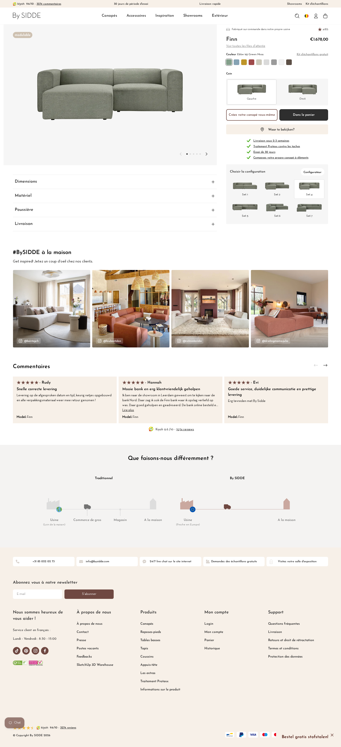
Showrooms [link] (294, 4)
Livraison (275, 632)
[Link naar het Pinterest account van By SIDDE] (26, 651)
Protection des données (285, 656)
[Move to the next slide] (206, 154)
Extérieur (220, 16)
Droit (303, 99)
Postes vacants (88, 648)
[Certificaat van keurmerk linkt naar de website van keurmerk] (36, 663)
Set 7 (309, 216)
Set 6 (277, 216)
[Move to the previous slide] (181, 154)
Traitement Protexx (154, 681)
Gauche (251, 99)
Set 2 (277, 194)
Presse (81, 640)
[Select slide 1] (190, 154)
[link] (27, 16)
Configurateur (313, 172)
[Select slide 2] (193, 154)
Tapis (144, 648)
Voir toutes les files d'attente (245, 46)
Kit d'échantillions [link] (317, 4)
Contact (83, 632)
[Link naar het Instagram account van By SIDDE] (35, 651)
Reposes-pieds (150, 632)
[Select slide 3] (197, 154)
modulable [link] (22, 35)
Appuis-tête (148, 665)
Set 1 (245, 194)
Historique (212, 648)
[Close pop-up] (332, 735)
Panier (209, 640)
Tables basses (150, 640)
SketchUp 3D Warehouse (95, 665)
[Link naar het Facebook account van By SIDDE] (45, 651)
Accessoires (136, 16)
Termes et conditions (283, 648)
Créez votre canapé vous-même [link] (252, 115)
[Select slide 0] (187, 154)
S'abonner (89, 594)
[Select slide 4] (200, 154)
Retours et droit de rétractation (291, 640)
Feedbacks (84, 656)
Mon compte (213, 632)
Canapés (109, 16)
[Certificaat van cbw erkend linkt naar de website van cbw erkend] (20, 663)
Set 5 (245, 216)
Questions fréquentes (284, 624)
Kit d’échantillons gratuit (312, 54)
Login (208, 624)
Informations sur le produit (160, 689)
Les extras (147, 673)
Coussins (147, 656)
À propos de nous (89, 624)
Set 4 (309, 194)
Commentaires (31, 367)
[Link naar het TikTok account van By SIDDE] (16, 651)
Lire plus (128, 410)
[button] (109, 16)
